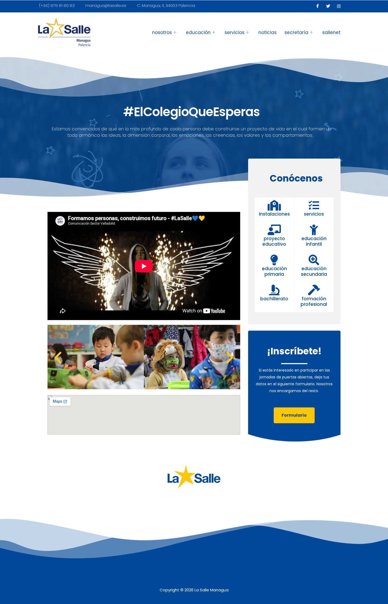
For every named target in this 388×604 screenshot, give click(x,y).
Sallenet (331, 32)
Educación (198, 32)
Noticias (267, 32)
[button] (58, 358)
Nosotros (162, 32)
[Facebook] (318, 6)
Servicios (234, 32)
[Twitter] (328, 6)
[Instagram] (339, 6)
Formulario (294, 415)
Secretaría (296, 32)
